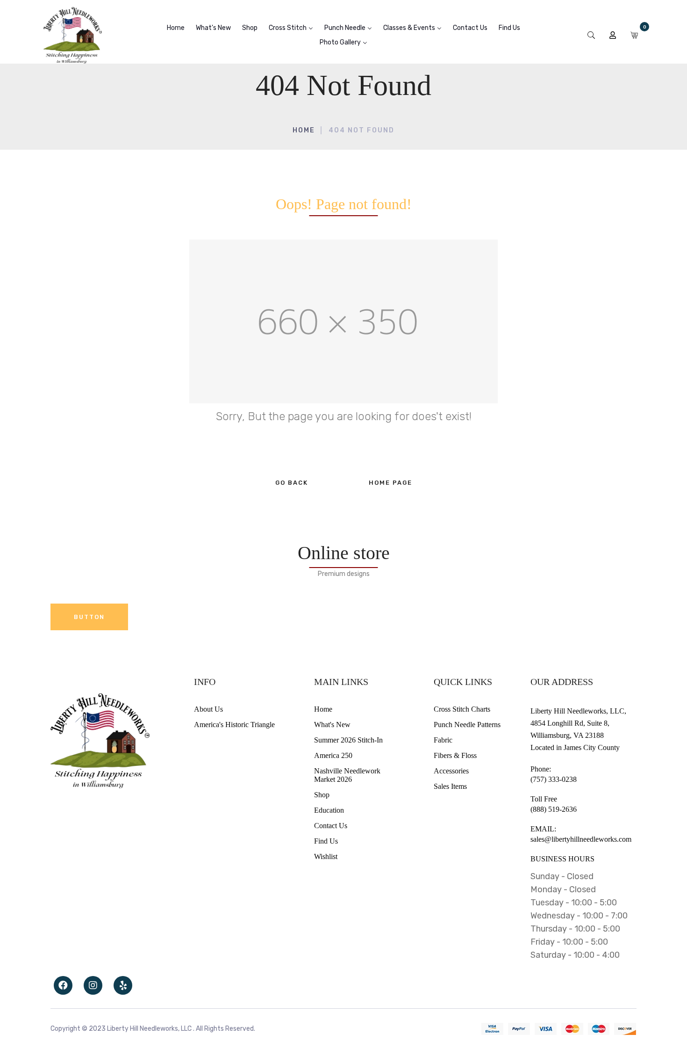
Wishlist (325, 856)
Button (89, 616)
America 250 (333, 755)
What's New (332, 724)
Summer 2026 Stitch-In (348, 740)
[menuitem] (176, 28)
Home (304, 130)
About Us (208, 709)
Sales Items (450, 786)
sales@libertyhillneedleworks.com (580, 839)
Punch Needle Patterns (467, 724)
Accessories (451, 771)
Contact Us (330, 826)
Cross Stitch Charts (462, 709)
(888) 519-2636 (553, 809)
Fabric (443, 740)
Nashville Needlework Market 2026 (347, 775)
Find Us (326, 841)
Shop (321, 795)
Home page (390, 482)
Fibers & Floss (455, 755)
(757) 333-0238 (553, 779)
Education (329, 810)
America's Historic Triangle (234, 724)
